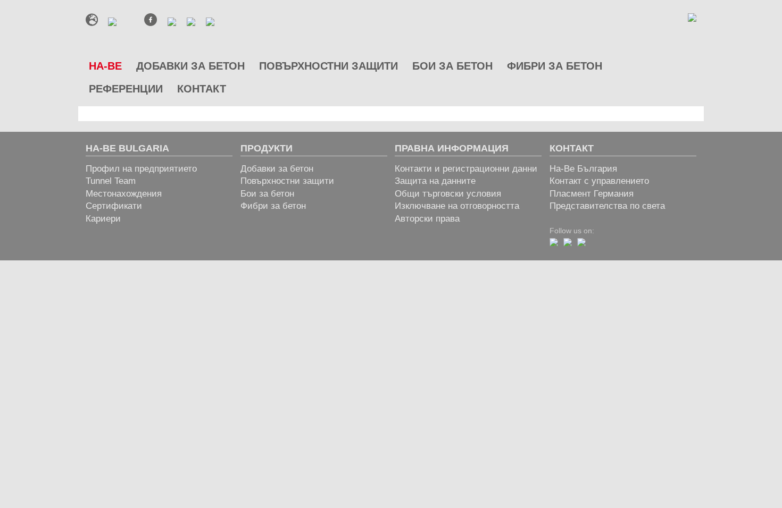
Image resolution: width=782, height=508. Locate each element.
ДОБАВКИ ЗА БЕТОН (190, 66)
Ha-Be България (583, 169)
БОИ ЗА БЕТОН (452, 66)
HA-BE (105, 66)
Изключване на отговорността (457, 206)
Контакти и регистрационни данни (466, 169)
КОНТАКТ (201, 89)
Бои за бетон (267, 194)
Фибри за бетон (273, 206)
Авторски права (427, 219)
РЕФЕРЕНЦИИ (126, 89)
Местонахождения (124, 194)
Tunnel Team (111, 181)
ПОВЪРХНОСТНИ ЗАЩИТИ (328, 66)
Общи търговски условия (448, 194)
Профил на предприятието (141, 169)
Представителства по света (607, 206)
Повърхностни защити (287, 181)
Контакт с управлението (599, 181)
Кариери (103, 219)
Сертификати (114, 206)
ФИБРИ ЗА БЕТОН (554, 66)
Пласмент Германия (592, 194)
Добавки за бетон (276, 169)
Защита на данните (435, 181)
